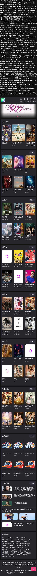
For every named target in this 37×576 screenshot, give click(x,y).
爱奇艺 (4, 538)
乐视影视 (26, 541)
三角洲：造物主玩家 (7, 311)
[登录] (31, 99)
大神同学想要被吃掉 (30, 358)
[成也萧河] (18, 303)
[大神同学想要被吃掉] (30, 350)
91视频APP (5, 551)
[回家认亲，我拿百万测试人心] (30, 418)
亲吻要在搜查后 (18, 217)
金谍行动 (4, 169)
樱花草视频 (5, 547)
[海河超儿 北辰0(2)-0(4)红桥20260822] (7, 445)
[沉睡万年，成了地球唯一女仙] (18, 398)
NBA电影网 (20, 553)
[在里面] (18, 371)
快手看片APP (14, 551)
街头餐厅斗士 (6, 284)
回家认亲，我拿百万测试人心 (30, 426)
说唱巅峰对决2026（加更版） (18, 143)
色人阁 (27, 545)
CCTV (26, 547)
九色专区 (10, 545)
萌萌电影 (11, 541)
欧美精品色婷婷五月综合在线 (10, 543)
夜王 (26, 169)
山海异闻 (28, 311)
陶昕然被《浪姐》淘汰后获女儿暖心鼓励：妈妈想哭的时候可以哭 (24, 489)
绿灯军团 (4, 217)
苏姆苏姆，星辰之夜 (18, 169)
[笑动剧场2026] (30, 276)
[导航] (21, 99)
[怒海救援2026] (18, 182)
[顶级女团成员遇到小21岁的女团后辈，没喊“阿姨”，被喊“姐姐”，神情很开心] (7, 496)
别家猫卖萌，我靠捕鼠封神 (7, 406)
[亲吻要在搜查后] (18, 209)
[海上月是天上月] (7, 418)
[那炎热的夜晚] (18, 350)
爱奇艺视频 (23, 551)
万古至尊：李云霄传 (30, 331)
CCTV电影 (11, 538)
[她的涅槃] (30, 229)
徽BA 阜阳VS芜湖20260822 (7, 473)
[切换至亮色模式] (34, 99)
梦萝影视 (18, 541)
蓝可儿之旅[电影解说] (30, 190)
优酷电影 (23, 538)
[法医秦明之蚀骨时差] (18, 229)
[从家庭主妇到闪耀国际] (30, 398)
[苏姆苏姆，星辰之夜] (18, 161)
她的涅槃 (28, 237)
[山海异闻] (30, 303)
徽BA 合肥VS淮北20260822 (18, 473)
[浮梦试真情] (18, 418)
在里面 (16, 379)
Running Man (18, 264)
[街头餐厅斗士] (7, 276)
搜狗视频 (11, 556)
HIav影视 (4, 541)
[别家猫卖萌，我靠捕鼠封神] (7, 398)
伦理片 (4, 342)
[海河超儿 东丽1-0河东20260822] (18, 445)
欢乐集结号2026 (18, 284)
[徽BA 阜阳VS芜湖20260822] (7, 465)
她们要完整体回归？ (20, 503)
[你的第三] (30, 209)
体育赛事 (5, 436)
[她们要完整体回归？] (7, 503)
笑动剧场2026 (29, 284)
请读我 (4, 379)
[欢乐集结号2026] (18, 276)
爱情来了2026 (6, 237)
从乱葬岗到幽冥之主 (7, 331)
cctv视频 (12, 547)
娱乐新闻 (5, 483)
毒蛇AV (23, 539)
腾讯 (15, 549)
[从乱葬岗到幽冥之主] (7, 323)
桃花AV (17, 539)
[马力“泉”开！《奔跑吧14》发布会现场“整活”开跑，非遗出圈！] (10, 516)
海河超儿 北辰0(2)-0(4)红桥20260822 (7, 453)
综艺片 (4, 247)
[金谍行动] (7, 161)
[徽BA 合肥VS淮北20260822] (18, 465)
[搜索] (24, 99)
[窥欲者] (30, 371)
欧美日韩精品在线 (25, 543)
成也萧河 (16, 311)
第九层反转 (5, 190)
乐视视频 (28, 553)
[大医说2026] (7, 256)
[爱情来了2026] (7, 229)
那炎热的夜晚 (18, 358)
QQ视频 (12, 553)
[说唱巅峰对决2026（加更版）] (18, 132)
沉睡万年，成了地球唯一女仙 (18, 406)
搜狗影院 (28, 549)
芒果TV (4, 555)
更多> (32, 152)
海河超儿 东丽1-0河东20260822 (18, 453)
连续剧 (4, 200)
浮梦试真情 (17, 426)
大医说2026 (5, 264)
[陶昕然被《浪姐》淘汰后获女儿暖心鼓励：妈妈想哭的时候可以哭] (7, 488)
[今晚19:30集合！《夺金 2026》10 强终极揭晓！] (7, 524)
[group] (18, 110)
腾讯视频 (4, 549)
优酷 (17, 538)
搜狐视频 (25, 555)
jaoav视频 (20, 547)
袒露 (3, 358)
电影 (3, 152)
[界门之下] (18, 323)
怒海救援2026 (18, 190)
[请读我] (7, 371)
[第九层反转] (7, 182)
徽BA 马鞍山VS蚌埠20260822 (30, 473)
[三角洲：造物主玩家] (7, 303)
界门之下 (16, 331)
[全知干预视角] (30, 256)
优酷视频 (4, 556)
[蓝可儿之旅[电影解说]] (30, 182)
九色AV (4, 545)
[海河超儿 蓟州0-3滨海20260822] (30, 445)
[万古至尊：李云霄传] (30, 323)
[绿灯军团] (7, 209)
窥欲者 (27, 379)
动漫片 (4, 294)
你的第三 (28, 217)
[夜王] (30, 161)
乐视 (11, 539)
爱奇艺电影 (5, 539)
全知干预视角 (29, 264)
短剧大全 (5, 389)
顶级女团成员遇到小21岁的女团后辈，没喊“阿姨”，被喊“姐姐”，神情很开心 (24, 496)
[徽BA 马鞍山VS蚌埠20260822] (30, 465)
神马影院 (17, 555)
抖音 (10, 549)
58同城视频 (5, 553)
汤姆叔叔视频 (19, 545)
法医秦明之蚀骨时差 (18, 237)
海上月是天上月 (6, 426)
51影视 (30, 539)
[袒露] (7, 350)
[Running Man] (18, 256)
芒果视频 (21, 549)
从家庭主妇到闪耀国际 (30, 406)
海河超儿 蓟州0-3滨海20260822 (30, 453)
